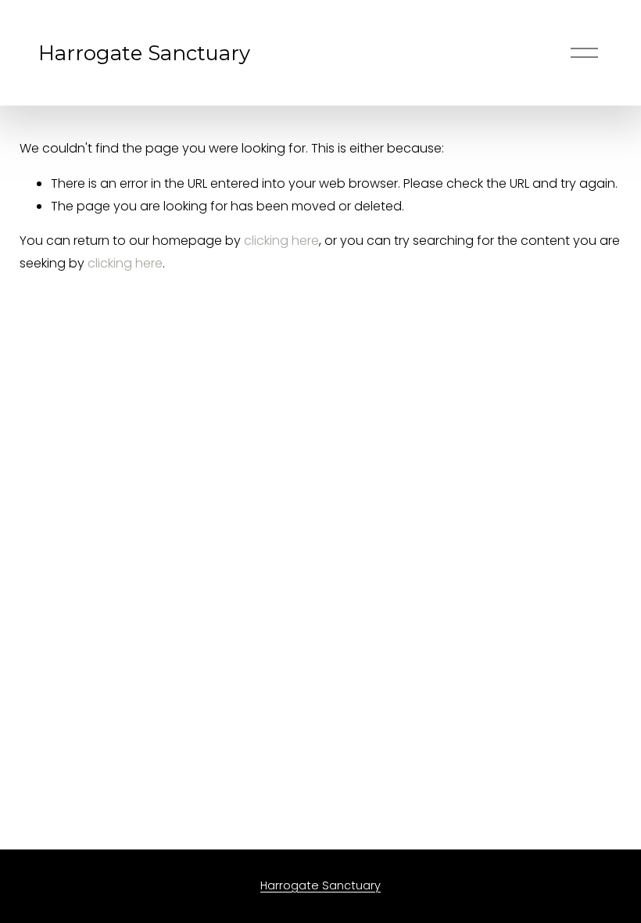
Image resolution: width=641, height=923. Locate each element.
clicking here (281, 241)
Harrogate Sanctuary (144, 53)
